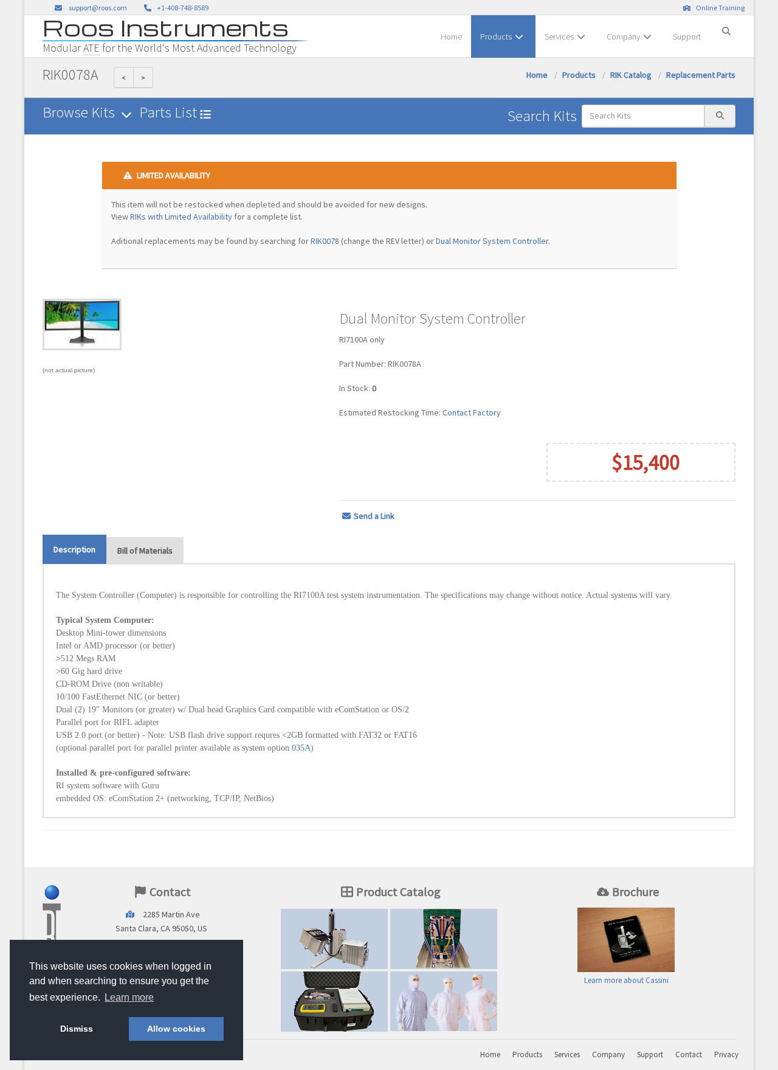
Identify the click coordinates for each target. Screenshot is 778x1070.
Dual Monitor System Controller (492, 240)
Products (496, 36)
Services (559, 36)
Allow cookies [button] (176, 1029)
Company (623, 36)
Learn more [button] (129, 997)
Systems (334, 938)
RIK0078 (325, 240)
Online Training (719, 7)
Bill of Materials (145, 550)
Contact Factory (471, 412)
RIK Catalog (631, 74)
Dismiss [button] (76, 1029)
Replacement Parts (700, 74)
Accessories (334, 1001)
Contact (688, 1054)
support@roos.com (98, 7)
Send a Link (374, 515)
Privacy (726, 1054)
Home (451, 36)
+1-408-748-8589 (181, 7)
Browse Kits (80, 112)
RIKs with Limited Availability (181, 216)
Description (74, 549)
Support (687, 36)
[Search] (726, 26)
